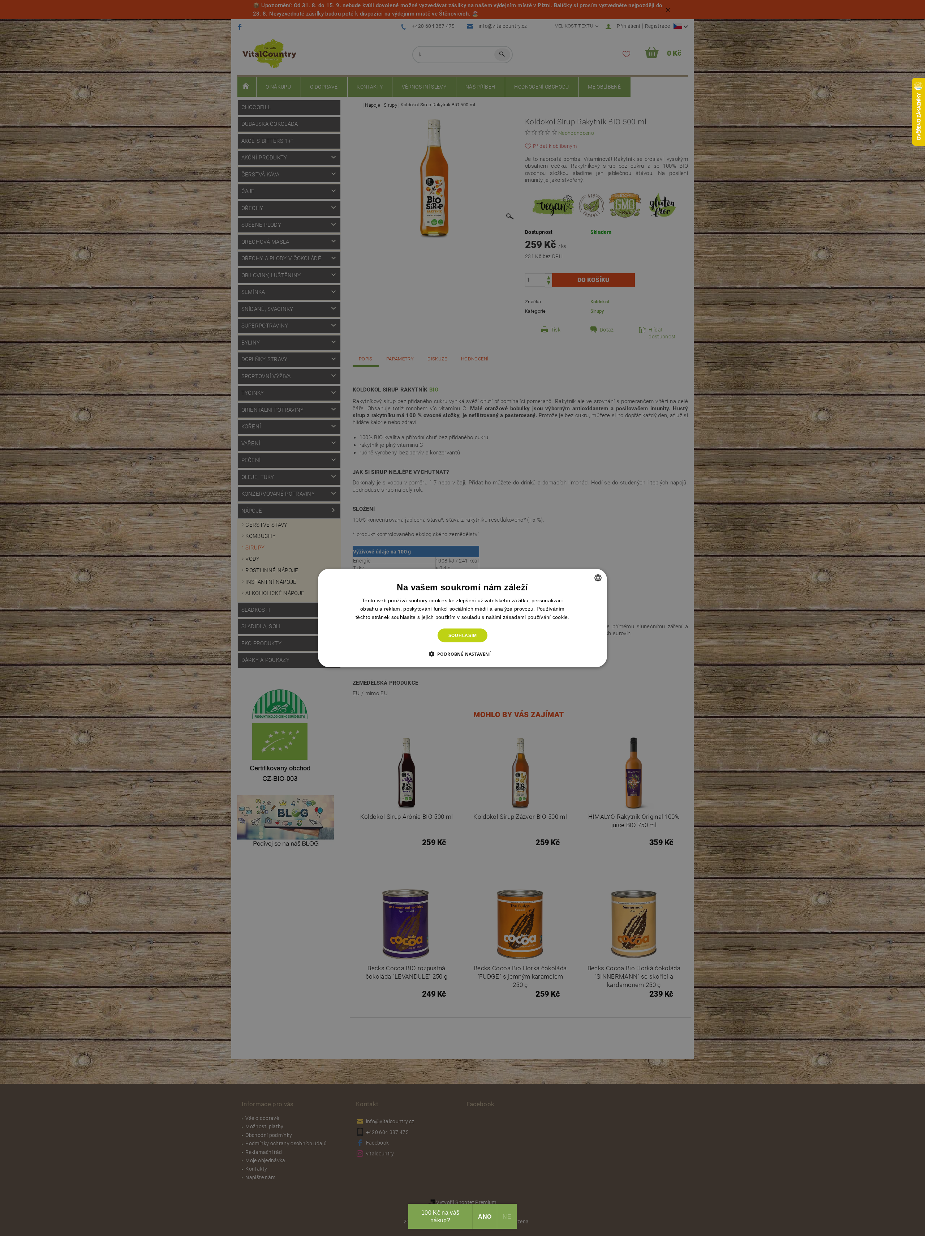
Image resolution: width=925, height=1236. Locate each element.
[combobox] (598, 577)
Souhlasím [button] (462, 635)
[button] (462, 654)
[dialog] (462, 618)
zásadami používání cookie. (536, 617)
